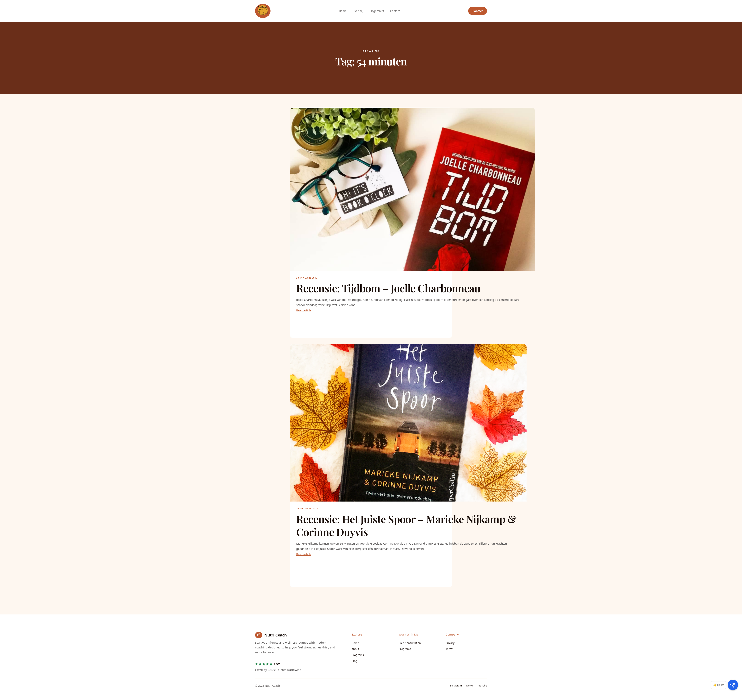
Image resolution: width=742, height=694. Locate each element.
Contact (477, 11)
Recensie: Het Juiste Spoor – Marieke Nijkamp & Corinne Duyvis (406, 526)
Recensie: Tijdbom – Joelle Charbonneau (388, 288)
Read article (303, 310)
